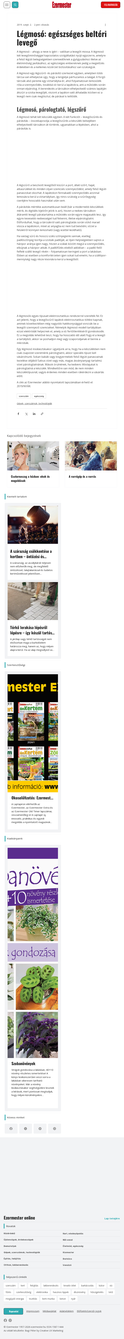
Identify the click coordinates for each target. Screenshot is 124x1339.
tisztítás (33, 1298)
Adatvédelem (67, 1311)
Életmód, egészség (73, 1246)
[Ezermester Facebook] (5, 1320)
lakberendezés (50, 1285)
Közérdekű (9, 1233)
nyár (73, 1298)
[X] (25, 1128)
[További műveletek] (105, 25)
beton (63, 1298)
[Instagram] (54, 1128)
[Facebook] (11, 1128)
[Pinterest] (40, 1128)
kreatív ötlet (70, 1285)
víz (111, 1285)
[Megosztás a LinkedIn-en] (34, 413)
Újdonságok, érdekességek (18, 1239)
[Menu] (7, 5)
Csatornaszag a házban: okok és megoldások (30, 478)
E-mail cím (20, 1168)
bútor (101, 1285)
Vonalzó (67, 1265)
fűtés (8, 1292)
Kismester (68, 1252)
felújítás (34, 1285)
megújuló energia (15, 1298)
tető (111, 1292)
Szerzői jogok (94, 1311)
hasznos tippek (61, 1292)
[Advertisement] (62, 156)
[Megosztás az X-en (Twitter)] (26, 413)
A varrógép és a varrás (82, 476)
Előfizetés (82, 1311)
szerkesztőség (23, 1292)
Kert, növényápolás (73, 1233)
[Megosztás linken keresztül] (42, 413)
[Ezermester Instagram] (10, 1320)
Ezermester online (19, 1217)
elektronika (42, 1292)
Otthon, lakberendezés (16, 1264)
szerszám (24, 396)
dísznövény (79, 1292)
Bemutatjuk (10, 1246)
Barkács (67, 1258)
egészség (39, 396)
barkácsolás (87, 1285)
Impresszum (32, 1311)
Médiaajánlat (49, 1311)
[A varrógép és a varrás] (91, 455)
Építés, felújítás (12, 1258)
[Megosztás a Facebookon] (18, 413)
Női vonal (68, 1239)
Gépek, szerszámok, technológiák (34, 403)
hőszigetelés (97, 1292)
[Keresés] (15, 5)
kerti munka (48, 1298)
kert (23, 1285)
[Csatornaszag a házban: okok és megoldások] (33, 455)
